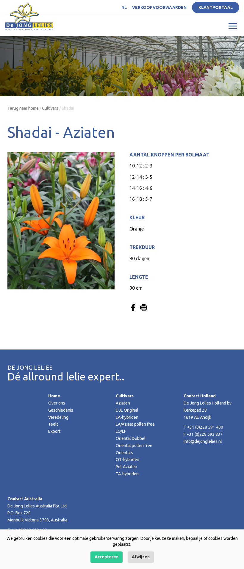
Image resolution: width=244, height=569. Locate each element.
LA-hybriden (127, 417)
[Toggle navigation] (232, 25)
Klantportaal (215, 7)
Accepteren (106, 556)
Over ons (56, 403)
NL (124, 7)
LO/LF (121, 431)
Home (54, 396)
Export (54, 431)
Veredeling (58, 417)
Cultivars (50, 108)
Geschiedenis (60, 410)
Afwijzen (141, 556)
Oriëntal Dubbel (131, 438)
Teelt (53, 424)
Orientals (124, 452)
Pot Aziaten (126, 466)
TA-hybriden (127, 473)
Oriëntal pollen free (134, 445)
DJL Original (127, 410)
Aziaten (123, 403)
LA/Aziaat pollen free (135, 424)
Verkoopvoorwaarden (159, 7)
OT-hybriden (127, 459)
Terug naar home (23, 108)
